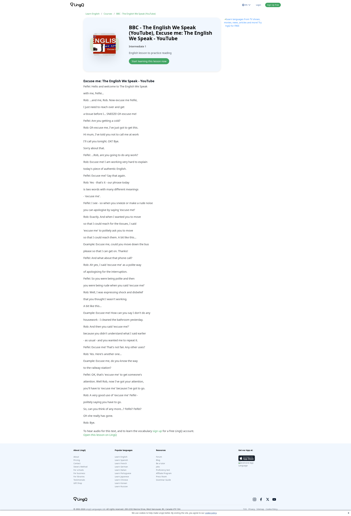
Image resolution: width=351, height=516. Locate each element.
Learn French (121, 463)
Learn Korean (121, 483)
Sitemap (260, 509)
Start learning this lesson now (149, 61)
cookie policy (210, 513)
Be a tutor (160, 463)
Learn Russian (121, 486)
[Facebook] (261, 499)
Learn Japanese (122, 476)
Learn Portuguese (123, 473)
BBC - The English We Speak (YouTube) (136, 13)
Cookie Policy (272, 509)
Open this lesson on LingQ (100, 435)
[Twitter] (267, 499)
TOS (245, 509)
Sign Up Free (273, 5)
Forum (159, 456)
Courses (108, 13)
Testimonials (79, 480)
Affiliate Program (164, 473)
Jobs (158, 466)
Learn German (121, 466)
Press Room (161, 476)
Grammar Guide (163, 480)
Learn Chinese (121, 480)
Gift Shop (77, 483)
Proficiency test (163, 470)
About (76, 456)
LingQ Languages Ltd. (96, 509)
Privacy (251, 509)
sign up (157, 431)
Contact (76, 463)
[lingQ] (77, 5)
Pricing (76, 460)
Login (258, 5)
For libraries (79, 476)
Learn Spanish (121, 460)
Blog (158, 460)
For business (79, 473)
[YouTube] (274, 499)
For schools (78, 470)
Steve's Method (80, 466)
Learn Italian (120, 470)
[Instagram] (254, 499)
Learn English (93, 13)
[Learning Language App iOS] (246, 458)
